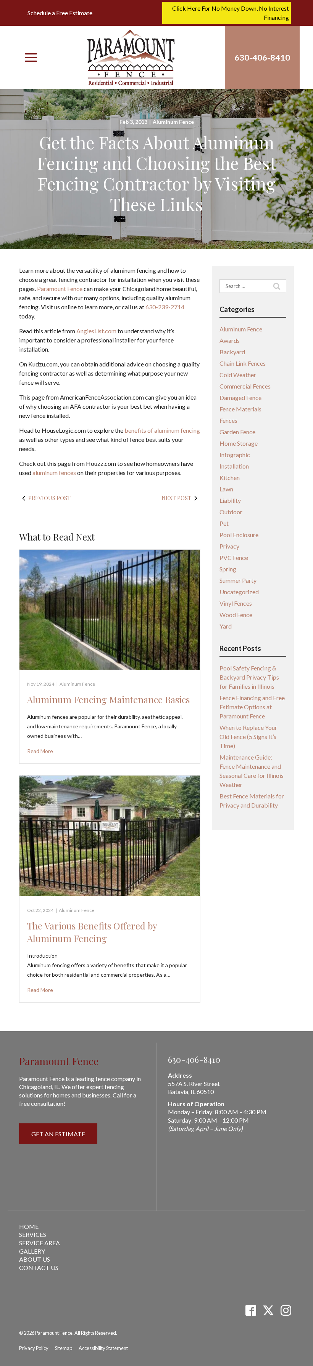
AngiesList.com (96, 330)
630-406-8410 (194, 1059)
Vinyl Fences (235, 603)
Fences (228, 420)
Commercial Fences (245, 386)
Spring (227, 569)
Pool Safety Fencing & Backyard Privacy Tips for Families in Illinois (249, 677)
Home (29, 1226)
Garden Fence (237, 431)
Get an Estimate (58, 1133)
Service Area (39, 1242)
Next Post (176, 498)
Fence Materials (240, 409)
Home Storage (238, 443)
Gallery (32, 1251)
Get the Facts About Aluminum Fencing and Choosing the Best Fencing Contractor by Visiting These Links (156, 173)
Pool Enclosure (238, 534)
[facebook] (250, 1310)
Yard (225, 626)
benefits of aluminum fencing (162, 430)
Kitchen (229, 477)
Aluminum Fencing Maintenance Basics (108, 699)
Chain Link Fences (242, 363)
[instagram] (286, 1310)
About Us (34, 1259)
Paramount (51, 288)
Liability (230, 500)
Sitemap (63, 1348)
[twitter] (268, 1310)
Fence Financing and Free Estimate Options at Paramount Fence (252, 707)
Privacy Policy (33, 1348)
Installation (234, 466)
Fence (75, 288)
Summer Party (238, 580)
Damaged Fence (240, 397)
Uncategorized (239, 591)
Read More (40, 751)
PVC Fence (233, 557)
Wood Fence (235, 614)
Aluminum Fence (173, 121)
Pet (224, 523)
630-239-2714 (164, 306)
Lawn (226, 489)
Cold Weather (237, 374)
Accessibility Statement (103, 1348)
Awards (229, 340)
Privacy (229, 546)
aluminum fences (54, 472)
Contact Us (38, 1267)
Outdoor (230, 511)
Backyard (232, 351)
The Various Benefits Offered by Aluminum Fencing (92, 932)
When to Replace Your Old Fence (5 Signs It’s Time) (248, 736)
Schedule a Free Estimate (59, 12)
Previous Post (49, 498)
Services (32, 1234)
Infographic (234, 454)
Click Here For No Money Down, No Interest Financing (230, 13)
